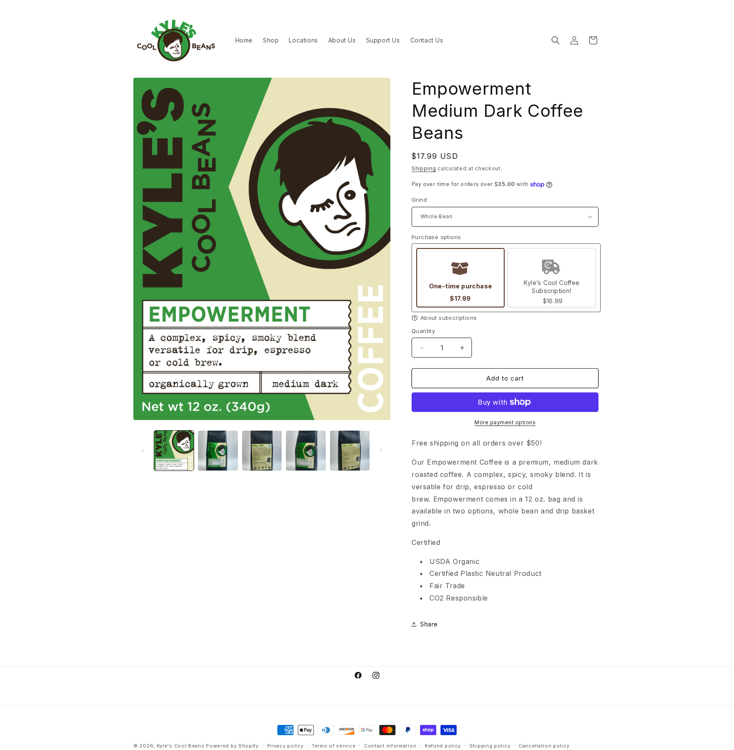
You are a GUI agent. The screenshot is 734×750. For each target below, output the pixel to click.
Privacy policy (285, 745)
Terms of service (334, 745)
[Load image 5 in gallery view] (350, 450)
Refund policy (443, 745)
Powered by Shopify (232, 746)
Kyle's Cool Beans (181, 746)
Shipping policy (490, 745)
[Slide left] (142, 450)
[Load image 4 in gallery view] (305, 450)
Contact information (390, 745)
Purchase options (436, 237)
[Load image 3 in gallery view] (262, 450)
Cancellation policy (544, 745)
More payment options (505, 422)
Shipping (424, 168)
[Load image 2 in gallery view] (217, 450)
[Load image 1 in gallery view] (174, 450)
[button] (555, 40)
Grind (419, 199)
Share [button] (429, 624)
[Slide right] (381, 450)
